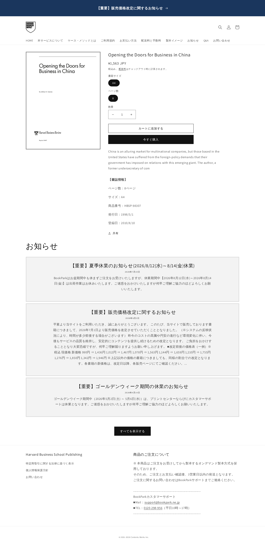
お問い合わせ (34, 477)
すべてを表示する (132, 431)
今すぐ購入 (151, 139)
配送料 (122, 68)
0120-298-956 (153, 508)
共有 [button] (115, 233)
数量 (110, 107)
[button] (220, 27)
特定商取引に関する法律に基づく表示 (50, 463)
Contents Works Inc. (140, 537)
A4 (114, 83)
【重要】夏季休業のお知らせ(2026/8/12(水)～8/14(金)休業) (132, 266)
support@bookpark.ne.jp (162, 502)
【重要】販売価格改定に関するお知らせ (132, 312)
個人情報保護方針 (37, 470)
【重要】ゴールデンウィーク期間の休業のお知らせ (132, 386)
